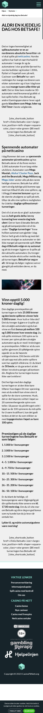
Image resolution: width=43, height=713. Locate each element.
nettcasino (24, 56)
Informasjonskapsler (21, 586)
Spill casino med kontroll (21, 591)
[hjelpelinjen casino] (21, 655)
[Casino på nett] (11, 4)
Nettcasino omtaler (21, 618)
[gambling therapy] (21, 645)
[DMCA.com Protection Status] (21, 627)
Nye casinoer (21, 610)
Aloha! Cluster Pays (22, 173)
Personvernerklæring (21, 582)
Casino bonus (21, 606)
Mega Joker (8, 179)
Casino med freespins (21, 614)
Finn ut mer (15, 711)
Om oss (21, 595)
